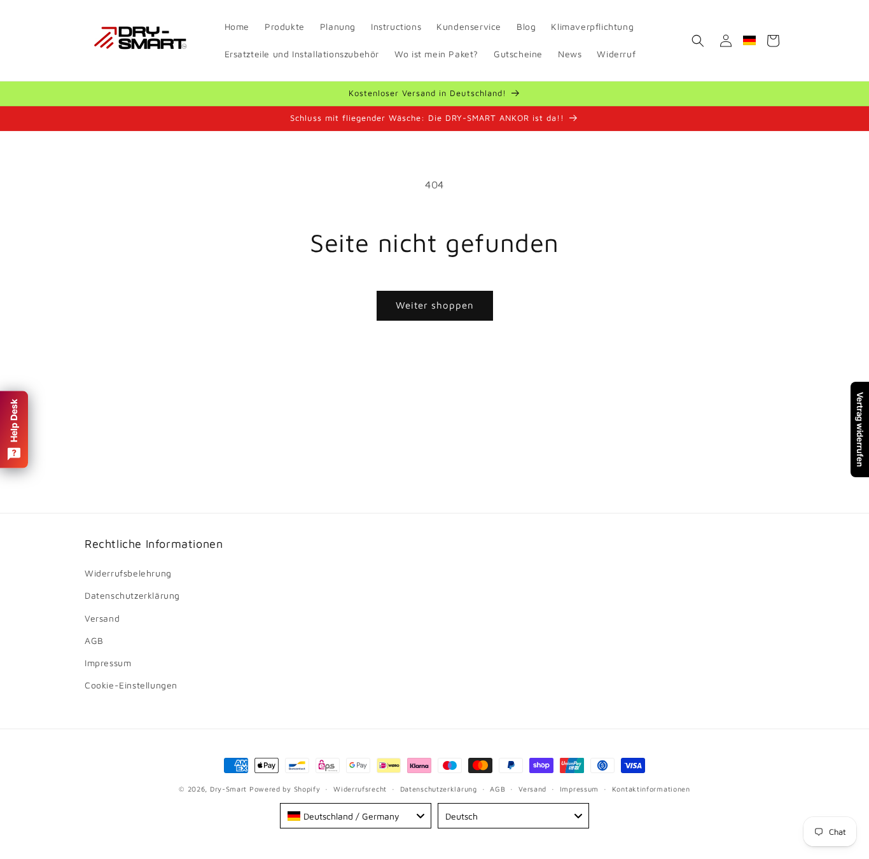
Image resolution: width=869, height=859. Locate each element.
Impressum (108, 662)
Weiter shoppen (435, 305)
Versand (102, 618)
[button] (698, 41)
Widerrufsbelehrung (128, 573)
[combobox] (355, 815)
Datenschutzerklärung (132, 595)
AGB (94, 640)
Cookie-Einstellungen (131, 685)
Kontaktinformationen (651, 788)
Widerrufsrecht (360, 788)
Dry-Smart (228, 789)
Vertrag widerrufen (860, 429)
